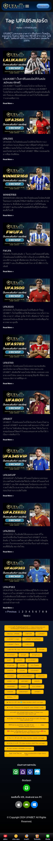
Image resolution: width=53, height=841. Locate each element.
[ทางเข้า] (26, 836)
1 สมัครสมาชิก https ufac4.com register (20, 649)
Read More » (8, 103)
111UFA (22, 665)
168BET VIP (11, 681)
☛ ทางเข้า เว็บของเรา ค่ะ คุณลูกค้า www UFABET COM (25, 707)
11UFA (9, 660)
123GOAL (10, 670)
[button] (27, 6)
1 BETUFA (28, 634)
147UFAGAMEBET (25, 676)
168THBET (25, 681)
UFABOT (7, 419)
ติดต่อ (47, 839)
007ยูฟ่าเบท (36, 655)
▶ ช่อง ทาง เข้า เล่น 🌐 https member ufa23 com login (25, 702)
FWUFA (7, 251)
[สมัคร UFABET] (5, 836)
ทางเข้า (26, 839)
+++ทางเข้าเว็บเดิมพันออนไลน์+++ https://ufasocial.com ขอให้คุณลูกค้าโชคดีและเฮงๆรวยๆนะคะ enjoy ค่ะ (26, 627)
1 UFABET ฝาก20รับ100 (33, 639)
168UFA (37, 681)
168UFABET (11, 686)
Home (19, 28)
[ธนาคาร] (26, 772)
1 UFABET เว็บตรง (13, 644)
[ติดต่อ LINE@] (47, 836)
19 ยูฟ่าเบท (10, 665)
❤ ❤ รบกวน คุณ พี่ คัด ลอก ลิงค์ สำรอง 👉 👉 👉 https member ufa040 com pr (26, 725)
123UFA (22, 670)
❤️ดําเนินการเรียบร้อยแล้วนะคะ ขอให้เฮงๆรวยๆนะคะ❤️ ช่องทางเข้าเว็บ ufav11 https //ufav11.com (26, 731)
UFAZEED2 (9, 531)
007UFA (41, 649)
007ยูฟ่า (23, 655)
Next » (27, 616)
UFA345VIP (9, 475)
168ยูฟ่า (23, 686)
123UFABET (34, 670)
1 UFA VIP (28, 644)
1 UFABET (41, 634)
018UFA (19, 660)
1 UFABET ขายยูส (13, 639)
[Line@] (26, 787)
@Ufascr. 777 (11, 697)
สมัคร (5, 839)
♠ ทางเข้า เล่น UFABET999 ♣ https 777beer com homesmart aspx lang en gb (26, 713)
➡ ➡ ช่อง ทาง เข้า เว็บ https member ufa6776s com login (26, 743)
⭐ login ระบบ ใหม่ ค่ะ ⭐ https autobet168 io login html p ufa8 (26, 754)
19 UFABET (32, 660)
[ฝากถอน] (16, 836)
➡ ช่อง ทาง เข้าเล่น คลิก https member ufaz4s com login (25, 738)
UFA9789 (8, 363)
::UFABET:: (37, 692)
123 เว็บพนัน (35, 665)
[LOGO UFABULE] (14, 6)
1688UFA (10, 692)
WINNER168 (9, 195)
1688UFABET (23, 692)
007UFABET (11, 655)
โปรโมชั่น (37, 839)
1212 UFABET (37, 686)
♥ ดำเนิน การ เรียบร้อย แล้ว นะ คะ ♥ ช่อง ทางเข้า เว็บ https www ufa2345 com (26, 719)
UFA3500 (8, 307)
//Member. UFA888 (13, 634)
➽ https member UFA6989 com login (19, 748)
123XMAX (10, 676)
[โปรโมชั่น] (37, 836)
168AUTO (41, 676)
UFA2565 (8, 139)
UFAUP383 (9, 587)
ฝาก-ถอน (16, 839)
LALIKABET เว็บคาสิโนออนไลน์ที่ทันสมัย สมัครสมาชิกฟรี (24, 80)
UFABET (30, 817)
